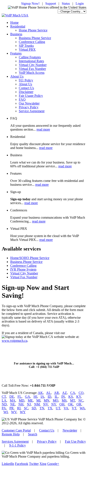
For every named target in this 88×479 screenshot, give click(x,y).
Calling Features (30, 57)
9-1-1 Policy (17, 445)
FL (20, 396)
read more (43, 129)
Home (14, 22)
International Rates (31, 61)
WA (82, 408)
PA (4, 408)
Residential (17, 26)
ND (4, 404)
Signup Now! (30, 3)
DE (11, 396)
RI (19, 408)
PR (11, 408)
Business (16, 34)
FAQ (22, 99)
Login (80, 3)
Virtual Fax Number (32, 69)
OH (62, 404)
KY (78, 396)
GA (27, 396)
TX (50, 408)
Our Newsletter (29, 103)
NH (20, 404)
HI (35, 396)
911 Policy (26, 80)
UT (58, 408)
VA (66, 408)
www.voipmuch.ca (14, 340)
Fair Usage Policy (31, 95)
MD (21, 400)
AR (56, 393)
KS (70, 396)
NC (80, 400)
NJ (29, 404)
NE (12, 404)
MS (64, 400)
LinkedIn (8, 464)
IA (42, 396)
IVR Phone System (23, 269)
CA (72, 393)
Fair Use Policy (75, 441)
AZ (64, 393)
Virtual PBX (27, 49)
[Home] (15, 15)
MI (38, 400)
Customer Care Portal (16, 430)
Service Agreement (31, 111)
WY (23, 412)
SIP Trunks (26, 45)
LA (4, 400)
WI (5, 412)
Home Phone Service (33, 30)
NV (45, 404)
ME (30, 400)
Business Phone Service (35, 38)
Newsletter (70, 430)
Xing (43, 464)
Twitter (34, 464)
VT (74, 408)
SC (26, 408)
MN (46, 400)
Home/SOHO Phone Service (29, 258)
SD (34, 408)
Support (50, 3)
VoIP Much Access (31, 72)
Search (32, 434)
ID (49, 396)
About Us (16, 76)
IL (56, 396)
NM (37, 404)
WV (13, 412)
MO (55, 400)
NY (53, 404)
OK (70, 404)
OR (78, 404)
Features (16, 53)
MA (12, 400)
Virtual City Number (33, 65)
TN (42, 408)
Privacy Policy (28, 107)
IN (63, 396)
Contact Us (26, 88)
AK (40, 393)
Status (66, 3)
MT (72, 400)
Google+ (53, 464)
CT (4, 396)
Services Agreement (15, 441)
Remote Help (11, 434)
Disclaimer (26, 92)
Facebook (21, 464)
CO (81, 393)
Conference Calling (32, 42)
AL (48, 393)
